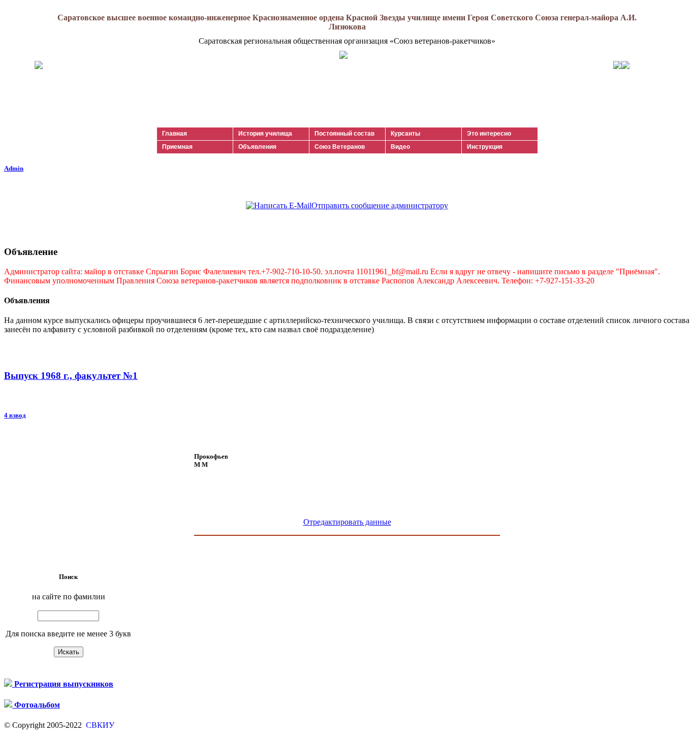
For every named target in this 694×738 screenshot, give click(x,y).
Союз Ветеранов (339, 146)
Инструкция (484, 146)
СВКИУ (99, 725)
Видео (400, 146)
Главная (174, 133)
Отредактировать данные (347, 522)
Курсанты (405, 133)
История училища (265, 133)
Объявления (257, 146)
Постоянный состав (344, 133)
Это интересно (489, 133)
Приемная (177, 146)
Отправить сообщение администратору (379, 205)
